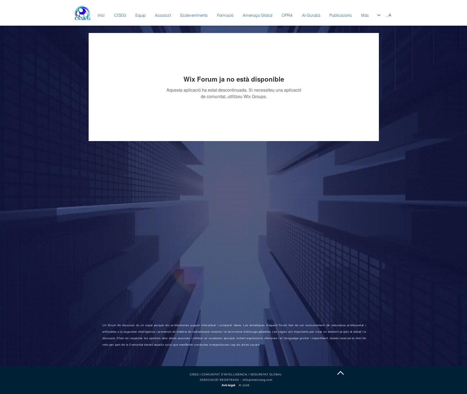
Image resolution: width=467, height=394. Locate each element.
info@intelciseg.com (257, 379)
